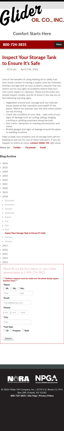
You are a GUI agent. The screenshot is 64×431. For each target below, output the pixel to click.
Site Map (32, 396)
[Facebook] (31, 46)
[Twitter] (37, 46)
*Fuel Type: (8, 327)
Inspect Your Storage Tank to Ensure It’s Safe (25, 233)
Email (43, 147)
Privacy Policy (46, 396)
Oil (7, 331)
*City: (5, 317)
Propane (16, 331)
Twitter (17, 147)
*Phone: (7, 308)
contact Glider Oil (39, 143)
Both (27, 331)
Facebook (30, 147)
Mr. (7, 289)
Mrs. (22, 289)
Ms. (14, 289)
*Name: (6, 285)
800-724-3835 (14, 44)
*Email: (6, 298)
